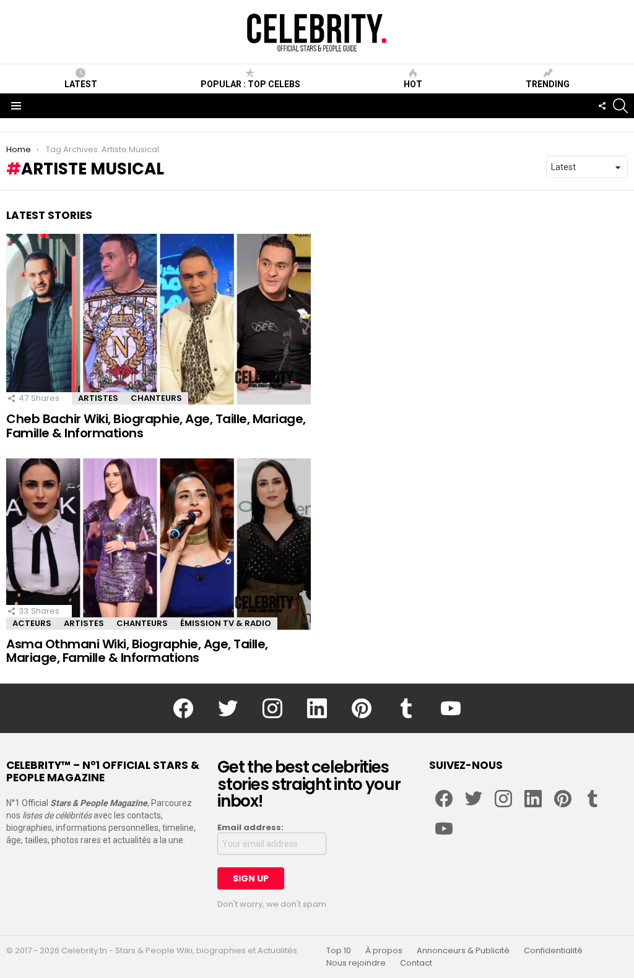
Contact (416, 963)
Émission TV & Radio (225, 623)
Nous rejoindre (356, 963)
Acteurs (31, 623)
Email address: (250, 828)
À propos (383, 951)
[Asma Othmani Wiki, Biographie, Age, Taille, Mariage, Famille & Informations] (158, 543)
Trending (548, 84)
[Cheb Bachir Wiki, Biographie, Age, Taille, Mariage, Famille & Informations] (158, 319)
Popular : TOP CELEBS (250, 84)
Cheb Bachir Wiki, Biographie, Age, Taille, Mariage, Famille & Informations (156, 426)
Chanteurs (156, 398)
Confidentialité (553, 951)
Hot (413, 84)
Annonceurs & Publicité (463, 951)
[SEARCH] (620, 105)
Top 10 (338, 951)
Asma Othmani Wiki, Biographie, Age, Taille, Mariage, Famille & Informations (137, 651)
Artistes (98, 398)
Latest (80, 84)
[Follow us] (602, 106)
